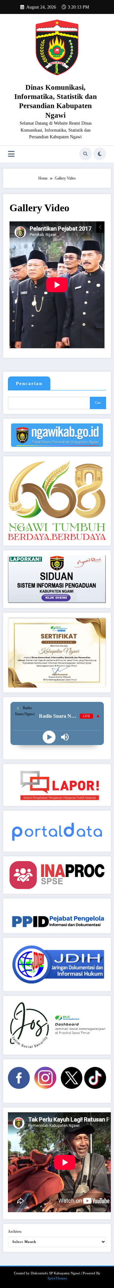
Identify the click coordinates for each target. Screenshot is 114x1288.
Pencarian (29, 383)
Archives (15, 1231)
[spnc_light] (99, 153)
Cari (98, 402)
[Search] (85, 154)
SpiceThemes (57, 1278)
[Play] (49, 737)
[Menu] (11, 154)
